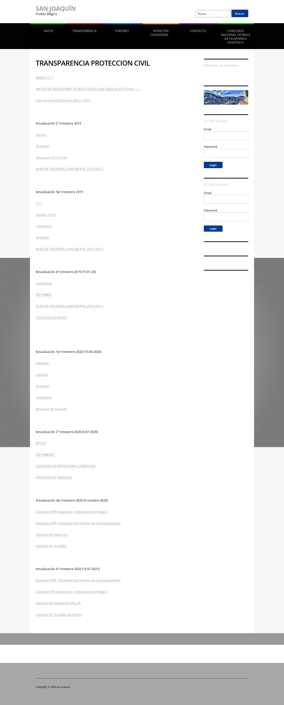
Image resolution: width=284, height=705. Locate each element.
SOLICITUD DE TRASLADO (54, 477)
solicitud (42, 375)
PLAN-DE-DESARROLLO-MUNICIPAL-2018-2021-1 (70, 169)
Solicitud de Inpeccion (52, 534)
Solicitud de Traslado (51, 546)
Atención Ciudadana (159, 33)
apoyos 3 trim (46, 215)
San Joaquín (56, 8)
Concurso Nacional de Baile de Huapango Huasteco (235, 37)
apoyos (41, 135)
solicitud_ (42, 363)
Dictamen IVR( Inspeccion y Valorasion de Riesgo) (71, 512)
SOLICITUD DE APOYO (51, 317)
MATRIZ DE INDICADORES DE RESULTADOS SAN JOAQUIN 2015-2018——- (88, 89)
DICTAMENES (45, 454)
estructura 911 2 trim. (51, 157)
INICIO (48, 31)
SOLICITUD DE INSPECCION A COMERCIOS (65, 466)
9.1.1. (39, 203)
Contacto (198, 31)
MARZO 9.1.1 (45, 77)
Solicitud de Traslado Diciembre (59, 615)
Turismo (122, 31)
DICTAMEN (43, 294)
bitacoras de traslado (51, 409)
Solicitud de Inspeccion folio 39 (58, 603)
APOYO (41, 443)
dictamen (42, 146)
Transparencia (84, 31)
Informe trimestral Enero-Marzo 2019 (63, 100)
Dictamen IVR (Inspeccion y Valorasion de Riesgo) (71, 592)
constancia (44, 226)
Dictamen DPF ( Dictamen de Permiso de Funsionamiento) (78, 523)
